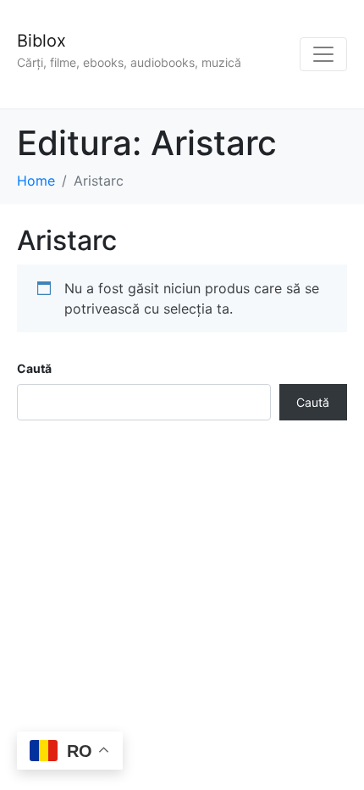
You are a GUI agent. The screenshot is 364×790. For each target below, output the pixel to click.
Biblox (41, 41)
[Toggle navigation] (323, 54)
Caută (34, 368)
